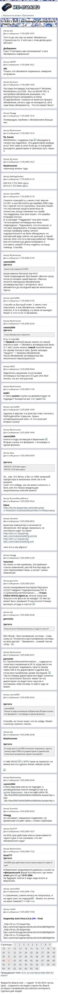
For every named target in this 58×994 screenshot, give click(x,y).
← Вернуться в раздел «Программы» (17, 15)
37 (42, 956)
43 (20, 960)
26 (37, 952)
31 (9, 956)
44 (26, 960)
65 (31, 968)
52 (14, 964)
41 (9, 960)
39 (53, 956)
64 (26, 968)
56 (37, 964)
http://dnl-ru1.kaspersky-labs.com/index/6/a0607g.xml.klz (20, 535)
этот (33, 398)
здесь (26, 183)
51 (9, 964)
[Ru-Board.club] (21, 10)
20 (3, 952)
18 (48, 948)
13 (20, 948)
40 (3, 960)
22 (14, 952)
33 (20, 956)
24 (26, 952)
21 (9, 952)
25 (31, 952)
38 (48, 956)
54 (26, 964)
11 (9, 948)
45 (31, 960)
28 (48, 952)
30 (3, 956)
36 (37, 956)
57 (42, 964)
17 (42, 948)
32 (14, 956)
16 (37, 948)
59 (53, 964)
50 (3, 964)
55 (31, 964)
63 (20, 968)
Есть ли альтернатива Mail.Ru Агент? (27, 974)
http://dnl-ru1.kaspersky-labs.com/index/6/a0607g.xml (18, 540)
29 (53, 952)
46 (37, 960)
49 (53, 960)
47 (42, 960)
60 (3, 968)
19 (53, 948)
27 (42, 952)
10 (3, 948)
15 (31, 948)
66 (37, 968)
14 (26, 948)
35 (31, 956)
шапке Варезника (13, 792)
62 (14, 968)
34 (26, 956)
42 (14, 960)
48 (48, 960)
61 (9, 968)
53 (20, 964)
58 (48, 964)
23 (20, 952)
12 (14, 948)
